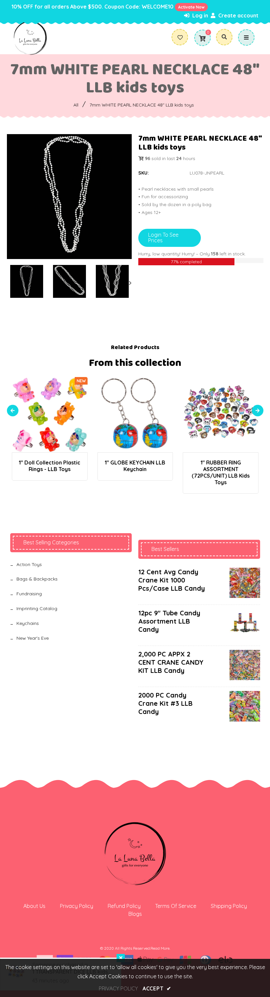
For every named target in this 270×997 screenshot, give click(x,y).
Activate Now (191, 7)
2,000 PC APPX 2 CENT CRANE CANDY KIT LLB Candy (170, 662)
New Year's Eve (32, 638)
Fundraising (29, 594)
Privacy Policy (76, 906)
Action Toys (29, 564)
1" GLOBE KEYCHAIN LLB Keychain (135, 465)
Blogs (135, 914)
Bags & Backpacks (37, 579)
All (75, 105)
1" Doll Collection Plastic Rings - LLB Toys (49, 465)
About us (34, 906)
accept (157, 988)
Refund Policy (124, 906)
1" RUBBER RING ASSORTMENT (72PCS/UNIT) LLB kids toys (221, 472)
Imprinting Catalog (36, 608)
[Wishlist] (182, 37)
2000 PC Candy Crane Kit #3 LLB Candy (165, 703)
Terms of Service (175, 906)
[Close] (121, 958)
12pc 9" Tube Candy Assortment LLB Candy (169, 621)
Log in (199, 15)
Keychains (27, 623)
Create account (237, 15)
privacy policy (118, 988)
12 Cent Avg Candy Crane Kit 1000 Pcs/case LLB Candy (171, 580)
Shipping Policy (229, 906)
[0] (202, 38)
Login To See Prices (163, 237)
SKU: (143, 173)
